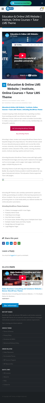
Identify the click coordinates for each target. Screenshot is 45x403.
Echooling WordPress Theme (23, 103)
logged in (13, 255)
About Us (6, 377)
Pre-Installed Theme (9, 356)
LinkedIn (11, 243)
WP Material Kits (8, 364)
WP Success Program (10, 360)
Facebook (3, 243)
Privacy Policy (7, 335)
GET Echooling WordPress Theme (22, 128)
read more (5, 298)
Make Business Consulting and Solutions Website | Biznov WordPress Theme (22, 290)
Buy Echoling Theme (22, 134)
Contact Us (7, 384)
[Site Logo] (10, 8)
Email (15, 243)
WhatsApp (19, 243)
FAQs (5, 381)
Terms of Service (8, 331)
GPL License (7, 373)
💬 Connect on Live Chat (21, 3)
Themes (23, 100)
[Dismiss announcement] (42, 3)
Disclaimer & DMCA (9, 339)
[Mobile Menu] (3, 9)
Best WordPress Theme (8, 103)
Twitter (7, 243)
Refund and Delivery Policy (11, 343)
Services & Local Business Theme (11, 100)
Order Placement (9, 352)
